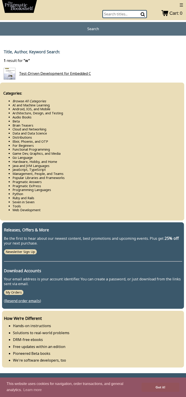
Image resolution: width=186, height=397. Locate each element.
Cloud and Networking (29, 129)
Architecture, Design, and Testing (37, 113)
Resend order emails (22, 300)
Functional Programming (31, 149)
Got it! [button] (160, 387)
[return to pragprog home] (19, 7)
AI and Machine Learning (31, 105)
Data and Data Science (29, 133)
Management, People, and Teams (38, 174)
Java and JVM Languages (30, 166)
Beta (16, 121)
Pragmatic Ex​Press (26, 186)
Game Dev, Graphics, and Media (36, 153)
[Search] (143, 14)
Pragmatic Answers (27, 182)
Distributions (22, 137)
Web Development (26, 210)
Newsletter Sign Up (20, 252)
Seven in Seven (23, 202)
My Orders (14, 292)
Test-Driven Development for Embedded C (55, 73)
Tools (16, 206)
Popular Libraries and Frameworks (38, 178)
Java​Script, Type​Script (29, 169)
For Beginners (23, 145)
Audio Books (22, 117)
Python (17, 194)
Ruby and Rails (23, 198)
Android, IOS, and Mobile (31, 109)
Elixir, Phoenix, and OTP (30, 141)
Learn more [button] (32, 390)
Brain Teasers (22, 125)
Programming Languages (31, 190)
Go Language (22, 157)
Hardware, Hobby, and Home (34, 161)
